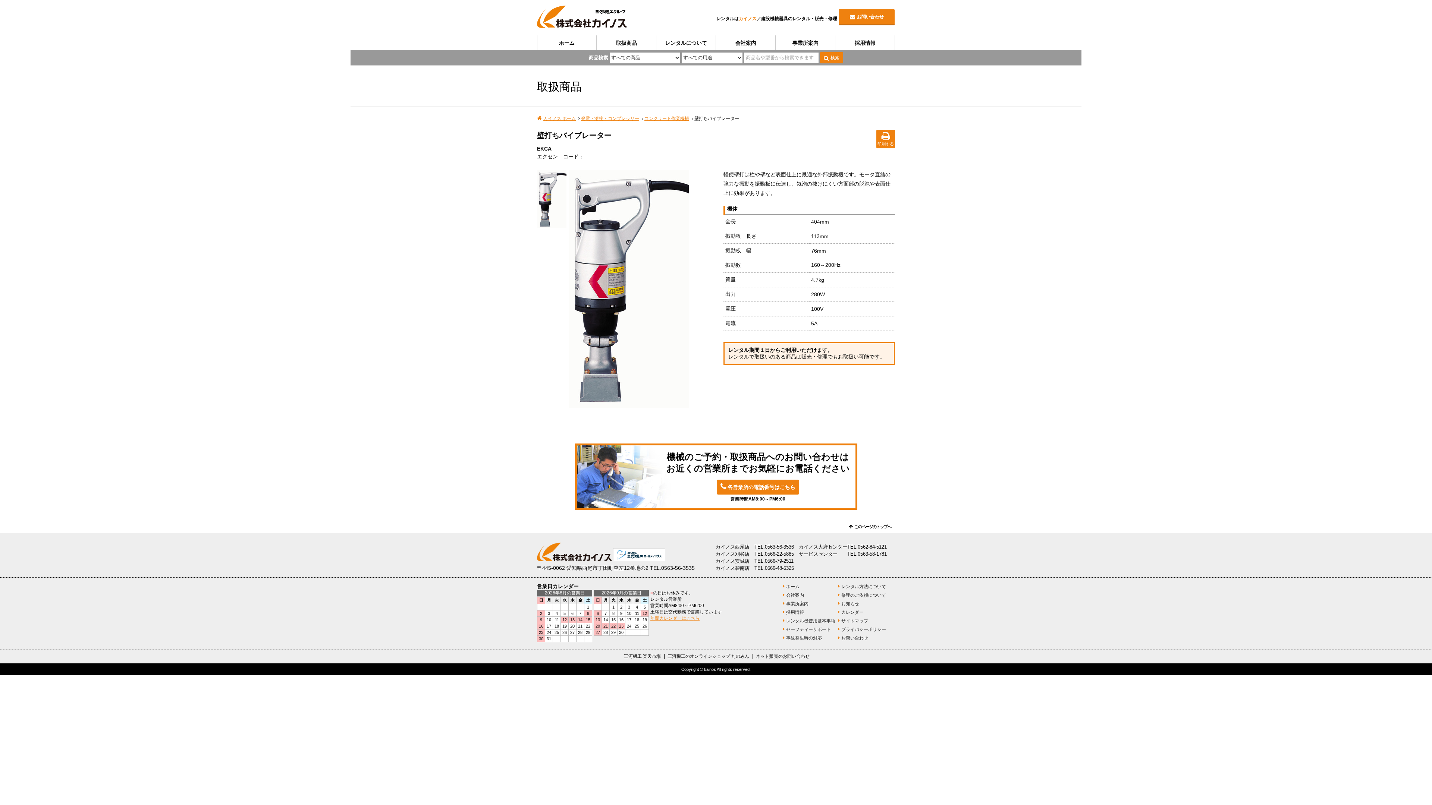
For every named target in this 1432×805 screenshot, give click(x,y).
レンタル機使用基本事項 (810, 621)
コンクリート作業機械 (666, 118)
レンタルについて (686, 43)
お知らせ (850, 603)
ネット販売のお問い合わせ (783, 656)
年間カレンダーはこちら (675, 618)
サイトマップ (854, 621)
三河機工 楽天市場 (642, 656)
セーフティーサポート (808, 629)
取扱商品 (626, 43)
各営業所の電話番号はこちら (761, 487)
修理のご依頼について (863, 595)
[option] (642, 289)
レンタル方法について (863, 586)
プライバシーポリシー (863, 629)
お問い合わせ (870, 16)
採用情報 (865, 43)
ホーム (567, 43)
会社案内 (745, 43)
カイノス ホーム (559, 118)
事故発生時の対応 (804, 638)
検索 (834, 57)
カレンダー (852, 612)
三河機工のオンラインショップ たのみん (708, 656)
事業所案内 (805, 43)
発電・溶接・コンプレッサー (610, 118)
